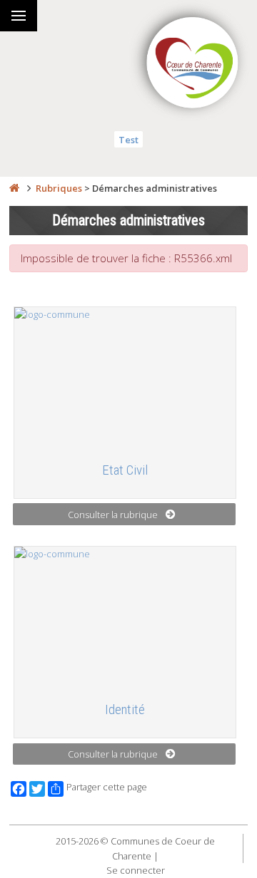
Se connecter (135, 870)
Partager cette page (106, 787)
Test (128, 139)
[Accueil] (14, 188)
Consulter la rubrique (113, 514)
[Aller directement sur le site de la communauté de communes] (192, 64)
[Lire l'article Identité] (125, 618)
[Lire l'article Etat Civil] (125, 378)
